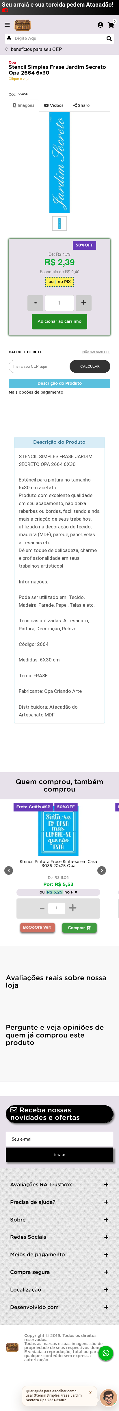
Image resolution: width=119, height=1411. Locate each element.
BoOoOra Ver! (37, 928)
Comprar (77, 927)
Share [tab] (83, 106)
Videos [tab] (56, 106)
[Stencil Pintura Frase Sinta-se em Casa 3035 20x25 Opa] (58, 832)
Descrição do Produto (60, 384)
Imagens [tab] (25, 106)
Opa (12, 62)
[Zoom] (59, 223)
